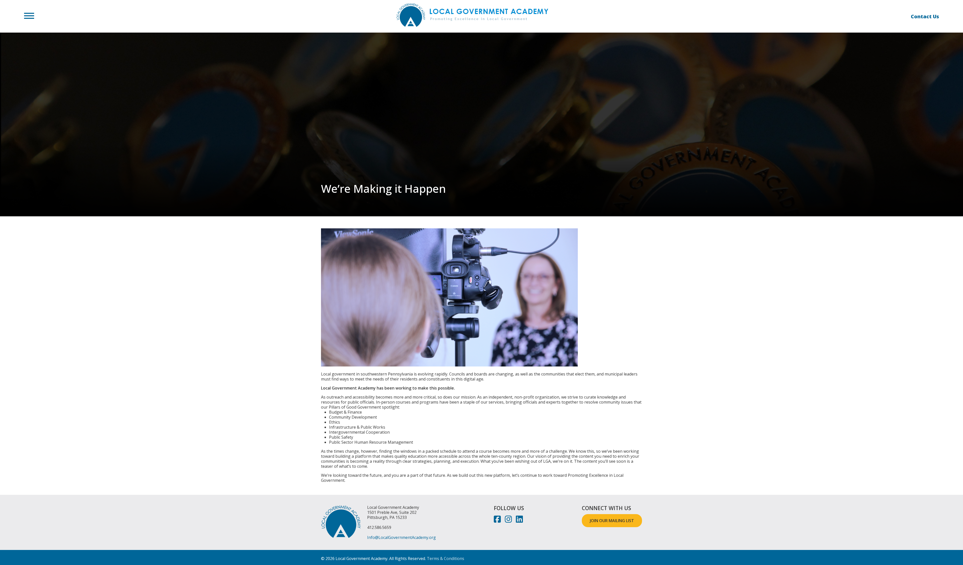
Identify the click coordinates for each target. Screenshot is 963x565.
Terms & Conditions (445, 558)
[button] (29, 16)
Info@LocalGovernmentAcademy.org (401, 537)
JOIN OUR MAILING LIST (612, 520)
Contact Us (925, 16)
